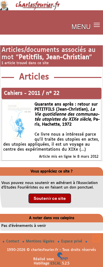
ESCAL (55, 263)
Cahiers (14, 93)
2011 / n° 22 (44, 93)
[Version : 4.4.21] (62, 259)
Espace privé (72, 241)
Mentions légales (41, 241)
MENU (81, 26)
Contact (13, 241)
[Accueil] (51, 9)
